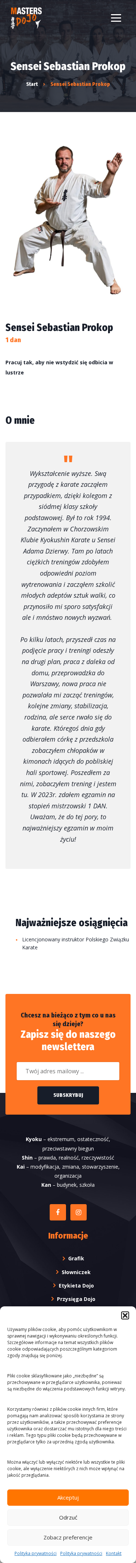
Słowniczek (76, 1272)
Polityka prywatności (36, 1553)
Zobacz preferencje (68, 1537)
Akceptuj (68, 1497)
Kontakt (113, 1553)
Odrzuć (68, 1517)
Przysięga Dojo (76, 1298)
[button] (125, 1315)
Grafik (76, 1258)
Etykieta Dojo (76, 1285)
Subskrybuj (68, 1095)
